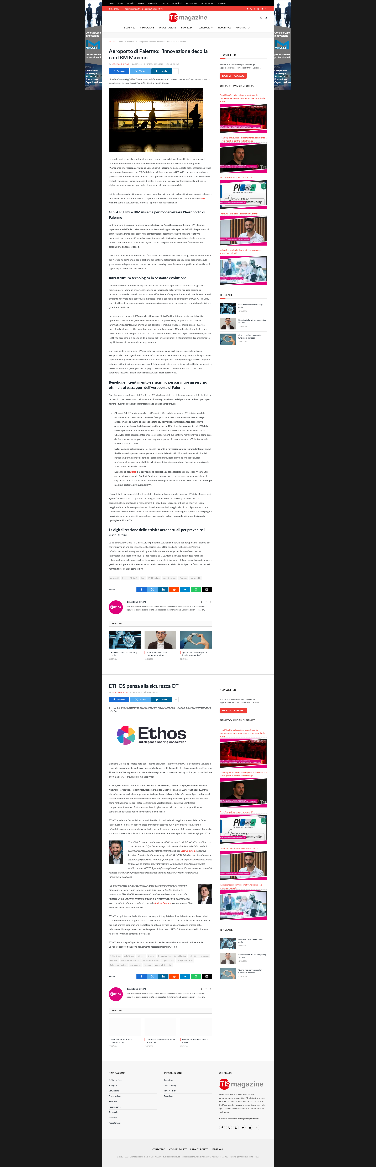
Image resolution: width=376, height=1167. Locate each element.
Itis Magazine (152, 3)
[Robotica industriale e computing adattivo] (160, 640)
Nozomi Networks (151, 960)
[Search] (265, 17)
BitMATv (121, 3)
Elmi (124, 578)
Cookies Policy (170, 1085)
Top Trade (130, 3)
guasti (133, 471)
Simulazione (147, 27)
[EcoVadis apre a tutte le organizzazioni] (125, 1027)
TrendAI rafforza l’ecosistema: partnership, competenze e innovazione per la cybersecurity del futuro (242, 98)
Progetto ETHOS (185, 960)
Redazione (168, 1096)
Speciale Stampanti (208, 3)
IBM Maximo (154, 578)
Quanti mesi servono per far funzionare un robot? (195, 653)
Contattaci (222, 3)
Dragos (151, 956)
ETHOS (192, 956)
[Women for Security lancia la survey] (196, 1027)
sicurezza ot (135, 965)
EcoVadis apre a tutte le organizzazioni (121, 1040)
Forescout (204, 956)
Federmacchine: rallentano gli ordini (124, 653)
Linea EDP (140, 3)
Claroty (141, 956)
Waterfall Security (163, 965)
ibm (142, 578)
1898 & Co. (115, 956)
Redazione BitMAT (120, 64)
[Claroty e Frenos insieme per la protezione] (160, 1027)
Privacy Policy (170, 1091)
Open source (168, 960)
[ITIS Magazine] (188, 17)
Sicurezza (186, 27)
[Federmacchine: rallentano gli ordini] (125, 640)
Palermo (183, 578)
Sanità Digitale (177, 3)
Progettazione (167, 27)
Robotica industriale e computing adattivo (144, 8)
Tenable (147, 965)
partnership (196, 578)
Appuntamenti (244, 27)
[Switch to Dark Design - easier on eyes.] (261, 17)
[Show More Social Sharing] (176, 71)
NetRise (114, 960)
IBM (203, 198)
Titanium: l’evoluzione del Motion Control (239, 213)
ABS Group (129, 956)
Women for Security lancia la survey (195, 1040)
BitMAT (111, 3)
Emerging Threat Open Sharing (172, 956)
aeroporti (114, 578)
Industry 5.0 (165, 3)
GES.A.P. (133, 578)
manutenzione (169, 578)
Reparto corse (115, 1107)
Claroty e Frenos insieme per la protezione (161, 1040)
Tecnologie (203, 27)
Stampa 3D (129, 27)
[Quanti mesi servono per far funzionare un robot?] (196, 640)
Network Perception (130, 960)
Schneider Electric (118, 965)
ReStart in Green (192, 3)
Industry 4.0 (224, 27)
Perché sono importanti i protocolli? (236, 177)
